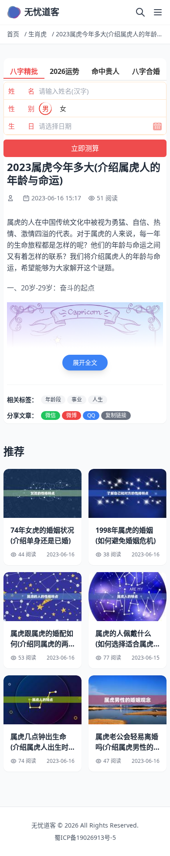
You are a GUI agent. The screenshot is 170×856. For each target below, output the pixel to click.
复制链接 (115, 415)
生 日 (21, 126)
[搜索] (140, 12)
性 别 (21, 108)
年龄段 (53, 399)
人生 (97, 399)
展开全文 (85, 362)
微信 (50, 415)
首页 (13, 34)
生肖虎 (37, 34)
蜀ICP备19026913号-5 (85, 837)
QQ (91, 415)
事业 (76, 399)
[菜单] (158, 12)
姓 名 (21, 91)
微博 (71, 415)
